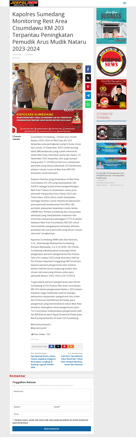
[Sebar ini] (88, 69)
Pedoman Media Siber (105, 182)
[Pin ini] (88, 86)
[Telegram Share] (88, 95)
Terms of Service (116, 185)
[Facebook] (51, 346)
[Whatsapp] (88, 104)
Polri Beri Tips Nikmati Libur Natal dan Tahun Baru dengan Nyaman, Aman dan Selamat (72, 359)
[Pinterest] (64, 346)
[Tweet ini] (88, 78)
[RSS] (71, 346)
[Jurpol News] (24, 3)
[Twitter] (58, 346)
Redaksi (101, 180)
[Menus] (124, 3)
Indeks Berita (101, 185)
